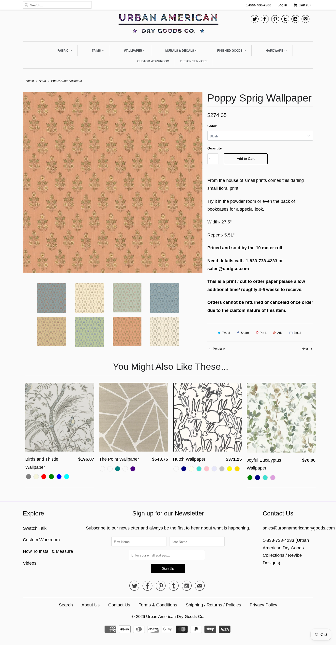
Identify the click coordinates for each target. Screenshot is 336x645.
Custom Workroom (41, 539)
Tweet (226, 333)
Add (280, 333)
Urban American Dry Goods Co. (175, 616)
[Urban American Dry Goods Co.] (168, 25)
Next (305, 349)
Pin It (263, 333)
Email (297, 333)
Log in (282, 5)
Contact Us (119, 604)
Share (245, 333)
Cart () (304, 5)
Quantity (214, 148)
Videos (29, 563)
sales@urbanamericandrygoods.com (299, 528)
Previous (218, 349)
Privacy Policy (263, 604)
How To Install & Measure (48, 551)
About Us (90, 604)
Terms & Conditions (158, 604)
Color (211, 126)
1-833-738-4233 (258, 5)
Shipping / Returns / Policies (213, 604)
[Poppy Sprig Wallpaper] (112, 182)
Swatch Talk (34, 528)
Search (66, 604)
